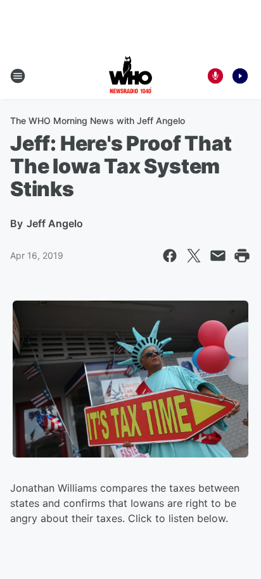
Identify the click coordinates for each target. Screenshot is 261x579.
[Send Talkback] (215, 76)
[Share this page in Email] (218, 256)
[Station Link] (130, 76)
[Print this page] (242, 256)
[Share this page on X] (194, 256)
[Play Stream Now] (240, 76)
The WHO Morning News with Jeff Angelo (97, 120)
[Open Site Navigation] (17, 76)
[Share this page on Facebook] (170, 256)
